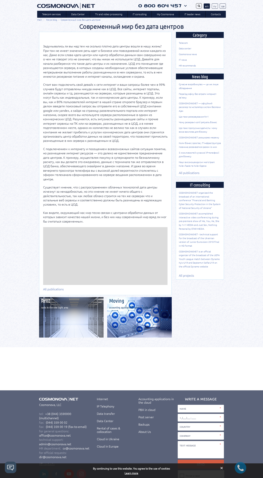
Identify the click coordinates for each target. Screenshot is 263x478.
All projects (186, 275)
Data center (185, 48)
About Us (144, 431)
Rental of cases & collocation (108, 430)
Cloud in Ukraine (108, 439)
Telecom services (51, 14)
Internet (102, 399)
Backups (144, 424)
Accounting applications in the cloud (156, 400)
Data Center (78, 14)
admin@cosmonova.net (55, 444)
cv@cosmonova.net (76, 448)
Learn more (131, 473)
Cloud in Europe (108, 446)
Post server (146, 417)
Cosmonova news (188, 54)
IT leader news (192, 14)
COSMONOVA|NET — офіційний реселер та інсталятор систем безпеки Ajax (200, 107)
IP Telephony (105, 406)
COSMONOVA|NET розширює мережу (199, 137)
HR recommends (187, 65)
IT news (183, 59)
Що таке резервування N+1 (194, 116)
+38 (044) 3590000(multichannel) (55, 416)
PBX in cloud (146, 409)
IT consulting (140, 14)
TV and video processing (108, 14)
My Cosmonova (165, 14)
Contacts (216, 14)
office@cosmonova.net (55, 435)
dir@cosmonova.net (52, 457)
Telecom (183, 42)
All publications (53, 289)
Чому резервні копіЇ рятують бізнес (198, 122)
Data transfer (106, 413)
